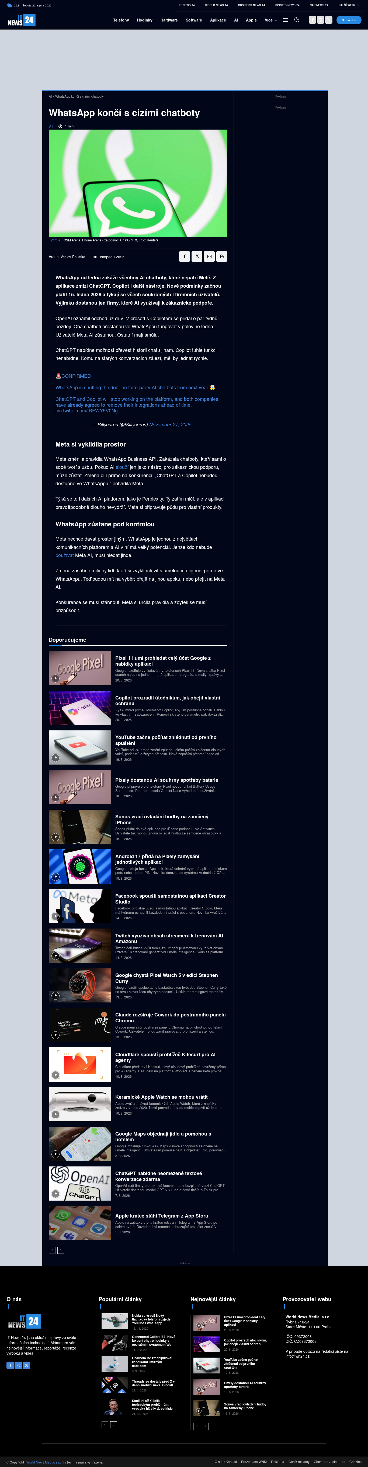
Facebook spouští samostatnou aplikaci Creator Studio (170, 898)
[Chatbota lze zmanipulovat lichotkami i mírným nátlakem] (115, 1364)
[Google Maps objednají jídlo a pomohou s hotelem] (80, 1144)
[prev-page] (52, 1250)
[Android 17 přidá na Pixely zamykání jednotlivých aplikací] (80, 866)
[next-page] (60, 1250)
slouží (123, 466)
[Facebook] (312, 20)
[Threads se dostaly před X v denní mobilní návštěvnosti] (115, 1385)
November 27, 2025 (170, 424)
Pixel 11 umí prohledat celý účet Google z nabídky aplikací (163, 660)
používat (65, 554)
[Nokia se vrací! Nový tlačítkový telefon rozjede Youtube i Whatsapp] (115, 1321)
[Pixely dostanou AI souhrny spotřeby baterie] (80, 787)
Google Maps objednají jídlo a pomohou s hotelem (163, 1136)
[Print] (221, 256)
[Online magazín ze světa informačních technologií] (14, 20)
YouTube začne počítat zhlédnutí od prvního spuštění (166, 740)
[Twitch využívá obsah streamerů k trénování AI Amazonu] (80, 946)
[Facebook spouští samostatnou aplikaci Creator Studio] (80, 906)
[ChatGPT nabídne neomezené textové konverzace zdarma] (80, 1183)
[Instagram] (320, 20)
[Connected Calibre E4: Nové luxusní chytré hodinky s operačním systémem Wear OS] (115, 1343)
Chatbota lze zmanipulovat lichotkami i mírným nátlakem (152, 1361)
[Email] (209, 256)
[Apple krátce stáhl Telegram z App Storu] (80, 1223)
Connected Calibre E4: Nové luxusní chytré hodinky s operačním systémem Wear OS (153, 1342)
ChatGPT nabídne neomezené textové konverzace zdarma (158, 1176)
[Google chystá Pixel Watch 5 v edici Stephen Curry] (80, 985)
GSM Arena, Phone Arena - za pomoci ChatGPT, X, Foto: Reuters (111, 240)
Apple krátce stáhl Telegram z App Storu (161, 1215)
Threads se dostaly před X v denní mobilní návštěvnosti (153, 1383)
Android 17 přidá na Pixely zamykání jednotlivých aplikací (157, 859)
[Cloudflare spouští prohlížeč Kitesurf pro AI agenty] (80, 1064)
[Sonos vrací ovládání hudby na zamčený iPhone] (80, 827)
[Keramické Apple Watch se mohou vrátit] (80, 1104)
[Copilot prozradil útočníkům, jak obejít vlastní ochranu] (80, 708)
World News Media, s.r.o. (44, 1462)
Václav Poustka (73, 257)
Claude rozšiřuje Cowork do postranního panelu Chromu (170, 1017)
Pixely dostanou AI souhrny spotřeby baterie (166, 779)
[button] (296, 19)
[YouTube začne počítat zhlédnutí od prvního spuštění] (80, 747)
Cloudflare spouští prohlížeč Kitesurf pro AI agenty (165, 1057)
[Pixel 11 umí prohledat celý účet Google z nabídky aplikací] (80, 668)
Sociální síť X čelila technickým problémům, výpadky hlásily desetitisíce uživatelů (153, 1406)
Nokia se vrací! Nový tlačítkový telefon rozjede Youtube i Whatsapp (151, 1319)
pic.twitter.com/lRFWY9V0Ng (86, 410)
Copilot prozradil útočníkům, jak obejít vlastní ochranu (167, 700)
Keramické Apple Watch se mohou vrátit (161, 1096)
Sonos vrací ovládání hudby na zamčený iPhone (162, 819)
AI (50, 96)
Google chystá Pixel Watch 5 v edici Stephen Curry (166, 978)
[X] (328, 20)
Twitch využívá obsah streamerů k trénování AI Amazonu (169, 938)
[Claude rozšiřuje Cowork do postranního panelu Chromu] (80, 1025)
